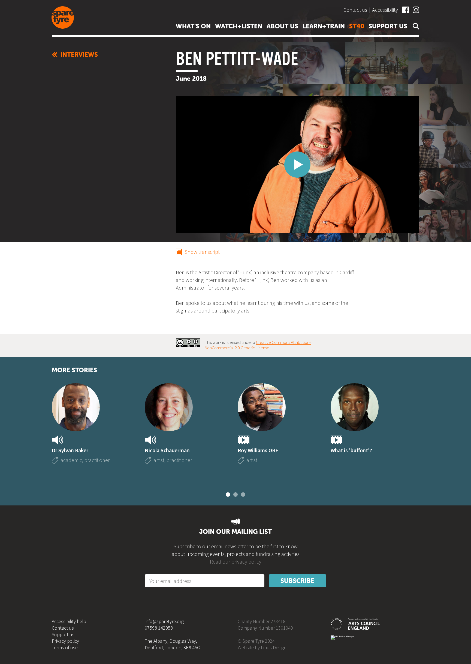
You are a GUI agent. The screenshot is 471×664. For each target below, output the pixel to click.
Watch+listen (238, 26)
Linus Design (273, 647)
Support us (63, 634)
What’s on (193, 26)
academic (71, 460)
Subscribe (297, 581)
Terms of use (65, 647)
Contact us (355, 9)
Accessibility (385, 9)
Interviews (79, 54)
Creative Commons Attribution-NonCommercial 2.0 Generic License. (258, 345)
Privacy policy (65, 641)
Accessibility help (69, 621)
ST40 (356, 26)
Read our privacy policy (235, 561)
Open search (414, 26)
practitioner (97, 460)
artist (158, 460)
